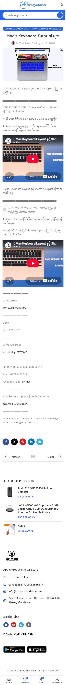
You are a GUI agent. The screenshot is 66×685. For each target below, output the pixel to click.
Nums (21, 525)
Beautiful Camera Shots (18, 28)
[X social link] (14, 441)
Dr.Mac (26, 381)
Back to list (33, 456)
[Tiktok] (28, 624)
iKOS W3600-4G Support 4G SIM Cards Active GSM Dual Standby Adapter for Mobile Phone (38, 509)
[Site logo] (33, 4)
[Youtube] (13, 624)
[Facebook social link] (6, 441)
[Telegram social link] (39, 441)
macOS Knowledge (51, 28)
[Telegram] (21, 624)
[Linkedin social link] (31, 441)
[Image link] (15, 649)
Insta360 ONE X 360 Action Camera (35, 490)
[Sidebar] (4, 210)
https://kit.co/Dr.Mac (14, 308)
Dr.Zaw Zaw (23, 43)
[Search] (60, 15)
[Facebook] (6, 624)
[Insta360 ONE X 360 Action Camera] (9, 492)
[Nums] (9, 529)
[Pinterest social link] (22, 441)
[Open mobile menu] (4, 5)
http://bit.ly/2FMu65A (15, 403)
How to (36, 28)
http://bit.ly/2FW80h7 (15, 352)
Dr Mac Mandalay (27, 670)
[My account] (61, 5)
